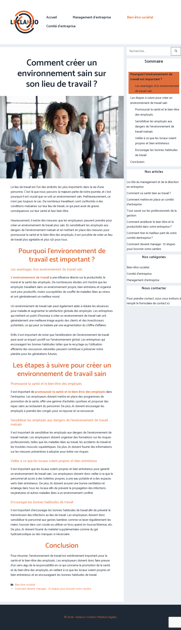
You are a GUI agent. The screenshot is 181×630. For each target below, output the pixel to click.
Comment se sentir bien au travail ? (149, 193)
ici (168, 303)
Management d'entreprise (143, 280)
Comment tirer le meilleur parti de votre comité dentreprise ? (152, 235)
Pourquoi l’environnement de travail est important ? (151, 77)
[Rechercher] (176, 51)
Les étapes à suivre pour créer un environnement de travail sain (151, 100)
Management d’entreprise (92, 17)
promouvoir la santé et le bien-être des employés (70, 392)
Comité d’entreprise (61, 26)
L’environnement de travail (30, 277)
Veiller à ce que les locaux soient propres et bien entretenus (155, 141)
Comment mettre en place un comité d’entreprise (150, 202)
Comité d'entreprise (139, 273)
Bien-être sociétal (140, 17)
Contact (91, 617)
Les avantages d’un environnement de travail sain (157, 89)
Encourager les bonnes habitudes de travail (156, 153)
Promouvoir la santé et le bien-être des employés (157, 112)
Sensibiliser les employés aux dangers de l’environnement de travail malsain (154, 126)
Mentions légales (107, 617)
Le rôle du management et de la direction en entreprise (153, 184)
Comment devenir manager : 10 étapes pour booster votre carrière (53, 589)
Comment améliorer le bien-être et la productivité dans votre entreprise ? (150, 224)
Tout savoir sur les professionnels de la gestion (152, 213)
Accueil (51, 17)
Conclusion (137, 162)
